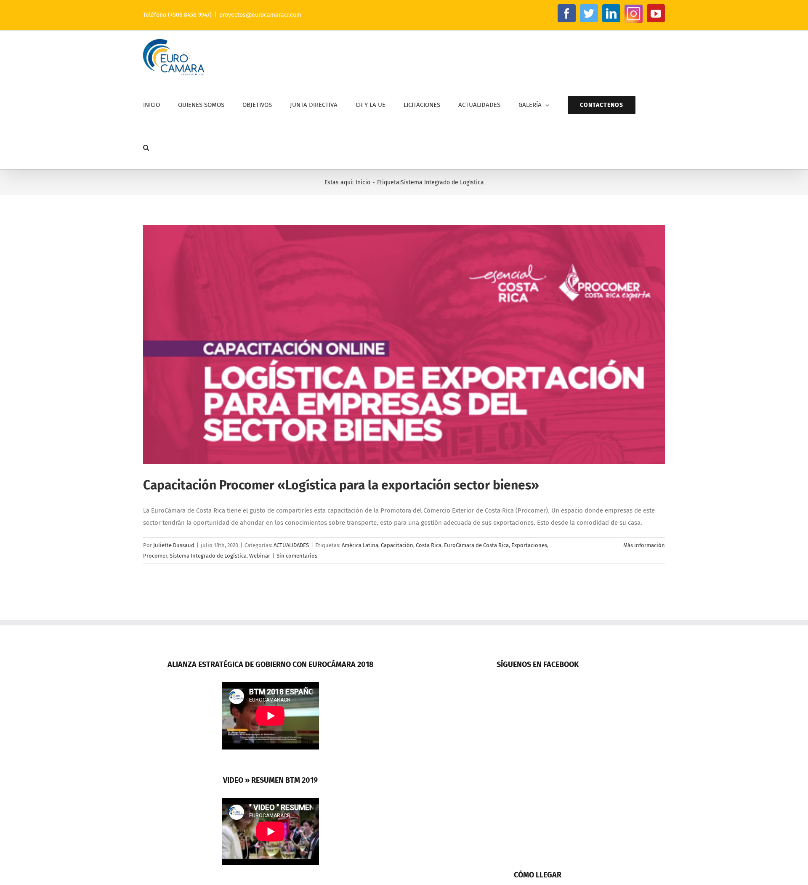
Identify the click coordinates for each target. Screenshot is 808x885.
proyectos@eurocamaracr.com (260, 15)
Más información (644, 545)
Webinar (259, 556)
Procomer (155, 556)
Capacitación (397, 545)
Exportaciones (529, 545)
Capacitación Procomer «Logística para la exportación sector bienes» (341, 485)
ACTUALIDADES (291, 545)
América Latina (360, 545)
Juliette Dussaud (173, 545)
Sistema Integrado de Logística (208, 556)
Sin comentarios (296, 556)
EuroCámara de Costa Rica (476, 545)
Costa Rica (428, 545)
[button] (146, 147)
